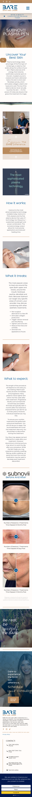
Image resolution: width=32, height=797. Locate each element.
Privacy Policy (6, 734)
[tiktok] (9, 1)
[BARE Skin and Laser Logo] (10, 6)
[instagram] (6, 1)
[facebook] (3, 1)
